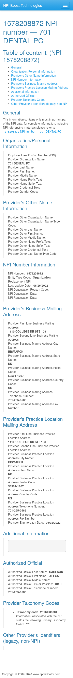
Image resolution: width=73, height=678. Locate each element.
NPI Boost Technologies (22, 5)
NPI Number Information (26, 79)
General (16, 67)
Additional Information (25, 91)
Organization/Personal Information (33, 71)
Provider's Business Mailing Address (34, 83)
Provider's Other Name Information (33, 75)
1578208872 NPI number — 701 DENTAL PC (32, 131)
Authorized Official (22, 96)
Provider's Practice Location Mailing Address (39, 87)
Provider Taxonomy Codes (28, 100)
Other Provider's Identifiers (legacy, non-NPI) (40, 104)
